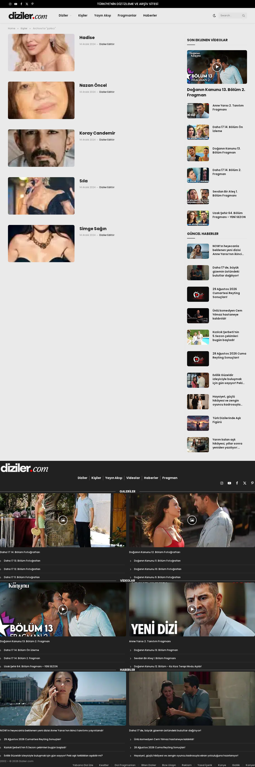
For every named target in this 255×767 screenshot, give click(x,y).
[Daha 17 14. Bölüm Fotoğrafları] (63, 520)
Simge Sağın (93, 229)
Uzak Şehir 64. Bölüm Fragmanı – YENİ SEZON (229, 215)
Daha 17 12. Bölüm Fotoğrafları (22, 569)
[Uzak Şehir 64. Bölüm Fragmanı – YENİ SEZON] (198, 218)
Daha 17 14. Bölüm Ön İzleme (228, 129)
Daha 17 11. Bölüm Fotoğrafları (22, 577)
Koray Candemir (97, 133)
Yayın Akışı (102, 15)
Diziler (63, 15)
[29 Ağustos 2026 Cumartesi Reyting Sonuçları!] (198, 294)
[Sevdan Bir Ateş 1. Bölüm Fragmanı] (198, 196)
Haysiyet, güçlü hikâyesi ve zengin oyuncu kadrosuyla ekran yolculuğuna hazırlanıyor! (226, 400)
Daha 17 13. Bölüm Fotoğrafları (22, 560)
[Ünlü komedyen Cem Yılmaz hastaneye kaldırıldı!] (198, 315)
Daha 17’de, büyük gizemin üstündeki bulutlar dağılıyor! (226, 271)
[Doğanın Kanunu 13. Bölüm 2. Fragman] (217, 67)
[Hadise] (41, 52)
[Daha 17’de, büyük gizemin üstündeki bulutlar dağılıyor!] (198, 272)
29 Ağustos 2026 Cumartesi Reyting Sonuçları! (226, 293)
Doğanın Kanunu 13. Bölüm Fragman (227, 150)
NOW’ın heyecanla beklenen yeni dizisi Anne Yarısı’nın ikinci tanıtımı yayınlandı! (227, 250)
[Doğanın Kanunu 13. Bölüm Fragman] (198, 153)
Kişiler (82, 15)
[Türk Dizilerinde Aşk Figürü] (198, 423)
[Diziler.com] (28, 15)
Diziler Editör (106, 44)
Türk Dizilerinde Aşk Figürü (227, 420)
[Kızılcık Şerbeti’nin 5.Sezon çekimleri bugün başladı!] (198, 337)
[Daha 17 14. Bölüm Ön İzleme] (198, 132)
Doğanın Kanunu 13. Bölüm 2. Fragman (216, 92)
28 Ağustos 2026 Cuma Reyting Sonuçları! (229, 356)
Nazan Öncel (93, 85)
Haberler (150, 15)
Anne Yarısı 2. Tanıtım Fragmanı (228, 107)
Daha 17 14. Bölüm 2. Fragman (227, 172)
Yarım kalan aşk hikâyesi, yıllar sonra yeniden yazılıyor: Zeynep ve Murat (227, 443)
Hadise (87, 37)
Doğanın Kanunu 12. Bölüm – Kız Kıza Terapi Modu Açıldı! (168, 666)
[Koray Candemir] (41, 148)
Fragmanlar (127, 15)
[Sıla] (41, 196)
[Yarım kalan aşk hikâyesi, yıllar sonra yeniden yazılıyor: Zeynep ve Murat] (198, 444)
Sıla (83, 181)
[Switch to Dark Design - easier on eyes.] (214, 15)
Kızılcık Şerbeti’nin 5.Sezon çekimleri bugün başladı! (226, 336)
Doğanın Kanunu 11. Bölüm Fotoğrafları (157, 560)
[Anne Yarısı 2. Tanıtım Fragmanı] (198, 110)
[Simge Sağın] (41, 243)
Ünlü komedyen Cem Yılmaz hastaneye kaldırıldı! (227, 314)
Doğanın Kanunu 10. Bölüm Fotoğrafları (157, 569)
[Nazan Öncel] (41, 100)
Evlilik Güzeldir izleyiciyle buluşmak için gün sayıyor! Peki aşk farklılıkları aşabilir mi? (229, 379)
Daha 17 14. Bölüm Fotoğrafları (20, 552)
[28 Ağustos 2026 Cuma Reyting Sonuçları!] (198, 358)
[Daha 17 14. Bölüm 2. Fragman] (198, 175)
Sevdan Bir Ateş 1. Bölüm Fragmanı (225, 193)
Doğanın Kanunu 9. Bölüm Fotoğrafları (157, 577)
